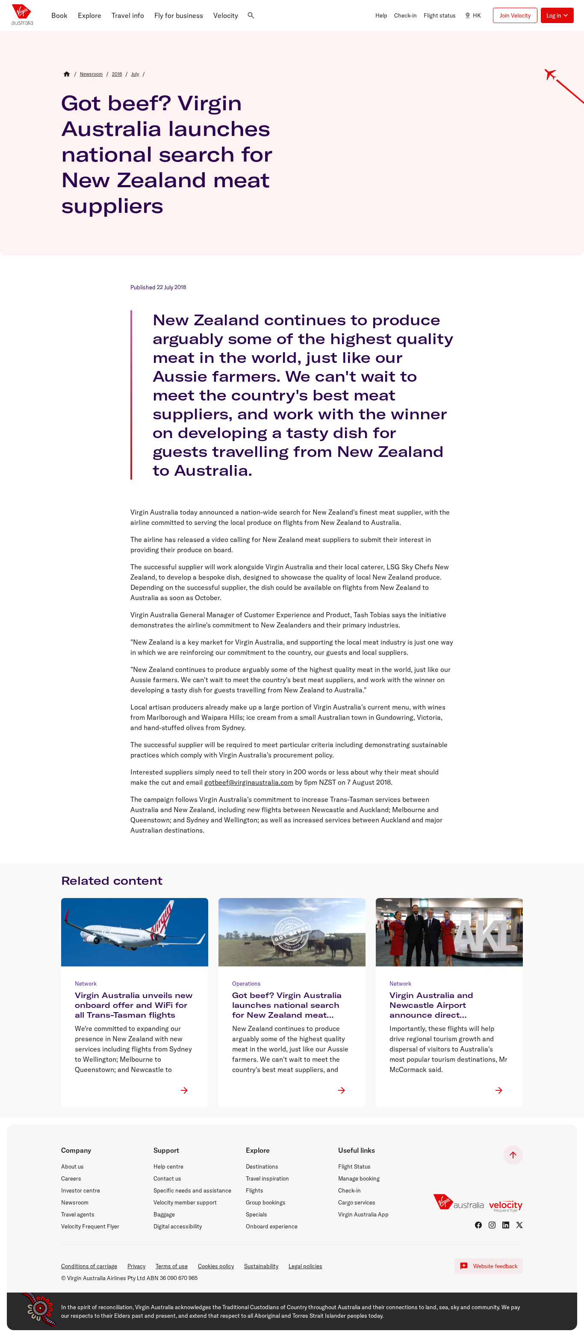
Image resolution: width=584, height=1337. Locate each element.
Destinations (262, 1166)
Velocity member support (185, 1202)
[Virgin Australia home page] (22, 15)
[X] (519, 1225)
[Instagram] (492, 1225)
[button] (59, 15)
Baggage (164, 1214)
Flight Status (354, 1166)
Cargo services (356, 1202)
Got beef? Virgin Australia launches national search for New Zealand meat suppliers (166, 154)
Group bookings (266, 1202)
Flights (254, 1190)
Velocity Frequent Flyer (90, 1226)
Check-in (349, 1190)
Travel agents (77, 1214)
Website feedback (495, 1266)
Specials (256, 1214)
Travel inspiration (267, 1178)
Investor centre (80, 1190)
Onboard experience (272, 1226)
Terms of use (172, 1266)
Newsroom (74, 1202)
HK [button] (477, 15)
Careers (71, 1178)
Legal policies (305, 1266)
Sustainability (261, 1266)
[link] (91, 74)
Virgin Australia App (363, 1214)
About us (72, 1166)
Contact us (167, 1178)
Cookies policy (216, 1266)
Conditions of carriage (89, 1266)
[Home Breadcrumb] (66, 74)
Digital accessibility (177, 1226)
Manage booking (359, 1178)
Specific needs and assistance (192, 1190)
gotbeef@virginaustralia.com (248, 782)
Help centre (168, 1166)
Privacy (136, 1266)
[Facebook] (478, 1225)
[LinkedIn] (505, 1225)
